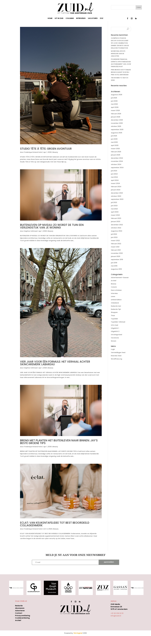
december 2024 (117, 158)
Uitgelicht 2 (115, 331)
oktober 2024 (116, 164)
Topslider (114, 319)
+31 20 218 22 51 (117, 613)
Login (113, 349)
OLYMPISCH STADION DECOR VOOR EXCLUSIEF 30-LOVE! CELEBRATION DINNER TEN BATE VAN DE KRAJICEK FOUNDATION (120, 43)
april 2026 (114, 107)
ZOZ (101, 18)
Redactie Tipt (116, 309)
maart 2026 (115, 110)
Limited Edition (116, 300)
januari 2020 (115, 256)
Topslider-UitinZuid (118, 322)
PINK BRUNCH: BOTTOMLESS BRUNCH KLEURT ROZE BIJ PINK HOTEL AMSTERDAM (121, 72)
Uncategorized (116, 335)
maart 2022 (115, 241)
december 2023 (117, 193)
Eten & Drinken (116, 290)
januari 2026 (115, 117)
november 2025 (117, 123)
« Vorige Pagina (26, 547)
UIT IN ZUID (59, 18)
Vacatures (115, 338)
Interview (114, 293)
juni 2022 (114, 237)
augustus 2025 (116, 133)
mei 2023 (114, 209)
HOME (50, 18)
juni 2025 (114, 139)
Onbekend (115, 303)
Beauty (55, 152)
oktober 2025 (116, 126)
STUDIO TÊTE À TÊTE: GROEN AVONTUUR (46, 149)
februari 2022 (116, 244)
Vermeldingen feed (118, 352)
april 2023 (114, 212)
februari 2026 (116, 114)
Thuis (113, 315)
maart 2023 (115, 215)
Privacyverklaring (22, 615)
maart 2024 (115, 183)
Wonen (113, 341)
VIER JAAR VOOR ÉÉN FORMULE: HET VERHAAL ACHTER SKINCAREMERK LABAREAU (55, 363)
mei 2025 (114, 142)
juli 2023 (114, 202)
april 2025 (114, 145)
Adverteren (20, 610)
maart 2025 (115, 149)
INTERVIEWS (81, 18)
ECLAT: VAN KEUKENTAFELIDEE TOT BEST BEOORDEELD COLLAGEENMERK (54, 524)
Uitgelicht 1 (115, 328)
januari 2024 (115, 190)
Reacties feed (116, 356)
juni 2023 (114, 206)
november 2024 (117, 161)
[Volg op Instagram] (131, 18)
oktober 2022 (116, 228)
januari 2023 (115, 221)
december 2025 (117, 120)
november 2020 (117, 253)
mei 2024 (114, 177)
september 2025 (117, 130)
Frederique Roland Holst (33, 152)
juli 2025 (114, 136)
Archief (113, 281)
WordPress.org (116, 359)
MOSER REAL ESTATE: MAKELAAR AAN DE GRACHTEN (118, 53)
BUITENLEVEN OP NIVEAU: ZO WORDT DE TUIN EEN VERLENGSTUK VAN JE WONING (52, 226)
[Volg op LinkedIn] (135, 18)
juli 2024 (114, 171)
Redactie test (116, 306)
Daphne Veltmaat (30, 231)
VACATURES (93, 18)
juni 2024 (114, 174)
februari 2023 (116, 218)
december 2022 (117, 225)
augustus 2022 (116, 231)
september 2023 (117, 199)
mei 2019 (114, 266)
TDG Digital (77, 633)
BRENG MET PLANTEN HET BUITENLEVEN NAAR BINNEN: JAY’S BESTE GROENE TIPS (59, 442)
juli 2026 (114, 98)
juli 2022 (114, 234)
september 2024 (117, 168)
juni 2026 (114, 101)
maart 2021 (115, 247)
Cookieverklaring (22, 618)
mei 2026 (114, 104)
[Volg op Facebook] (127, 18)
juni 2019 (114, 263)
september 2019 (117, 259)
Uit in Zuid (114, 325)
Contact (18, 613)
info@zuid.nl (116, 616)
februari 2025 (116, 152)
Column (114, 287)
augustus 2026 (116, 95)
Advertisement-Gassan (120, 277)
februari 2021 (116, 250)
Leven (113, 296)
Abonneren (19, 608)
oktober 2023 (116, 196)
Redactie (19, 605)
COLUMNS (70, 18)
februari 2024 (116, 187)
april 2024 (115, 180)
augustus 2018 (116, 269)
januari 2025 (115, 155)
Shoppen (114, 312)
